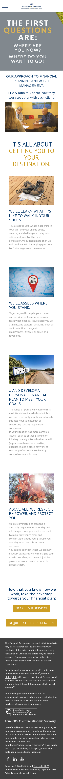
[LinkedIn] (15, 759)
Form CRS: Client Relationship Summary (30, 721)
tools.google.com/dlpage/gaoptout (22, 751)
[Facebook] (8, 759)
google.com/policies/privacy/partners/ (24, 744)
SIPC (14, 677)
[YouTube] (22, 759)
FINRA (8, 677)
